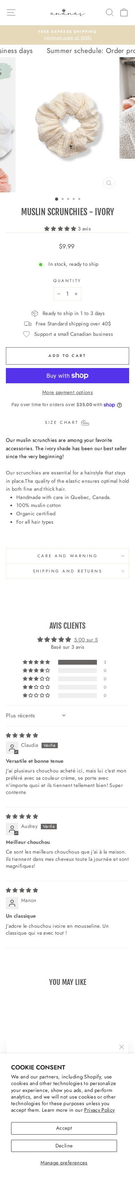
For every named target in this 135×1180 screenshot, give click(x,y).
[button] (61, 229)
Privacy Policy (99, 1110)
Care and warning (67, 556)
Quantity (67, 280)
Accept (64, 1128)
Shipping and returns (67, 571)
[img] (22, 735)
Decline (64, 1146)
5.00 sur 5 (86, 640)
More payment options (67, 392)
